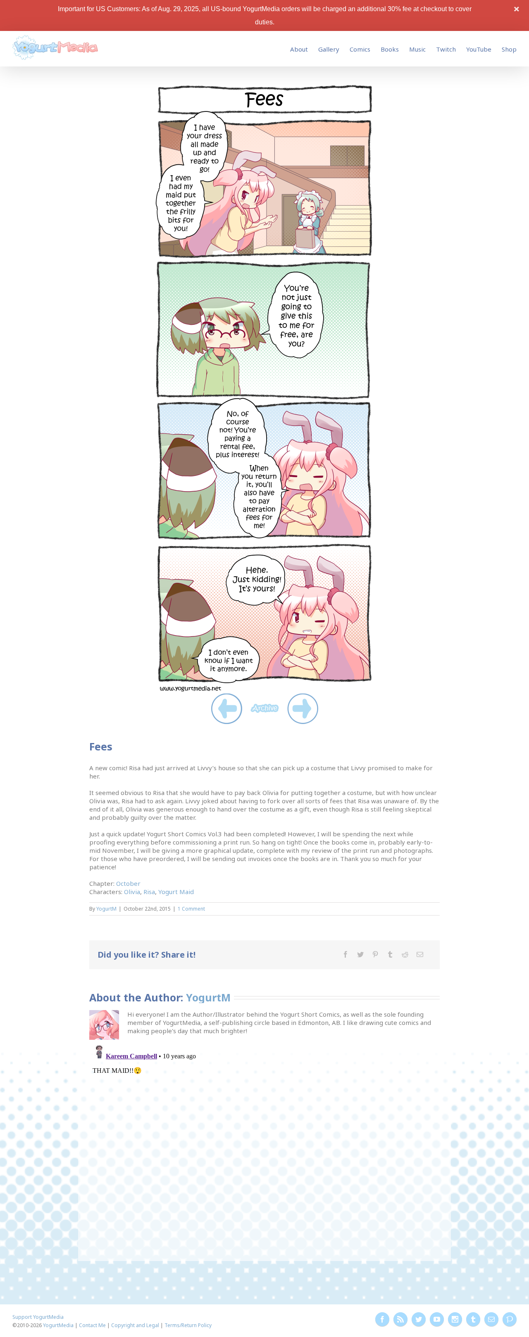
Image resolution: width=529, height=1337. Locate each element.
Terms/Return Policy (188, 1325)
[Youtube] (437, 1319)
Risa (149, 891)
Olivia (132, 891)
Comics (360, 49)
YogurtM (106, 908)
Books (390, 49)
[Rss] (400, 1319)
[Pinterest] (375, 954)
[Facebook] (345, 954)
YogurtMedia (58, 1325)
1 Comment (191, 908)
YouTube (478, 49)
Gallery (328, 49)
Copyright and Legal (135, 1325)
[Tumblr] (390, 954)
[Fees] (264, 87)
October (128, 883)
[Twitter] (360, 954)
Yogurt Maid (176, 891)
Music (417, 49)
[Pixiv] (510, 1319)
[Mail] (420, 954)
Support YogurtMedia (38, 1316)
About (299, 49)
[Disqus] (264, 1145)
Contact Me (92, 1325)
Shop (509, 49)
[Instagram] (455, 1319)
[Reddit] (405, 954)
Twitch (446, 49)
